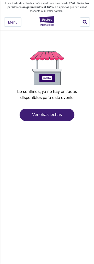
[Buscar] (85, 22)
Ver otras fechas (47, 114)
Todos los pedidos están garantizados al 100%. (48, 5)
